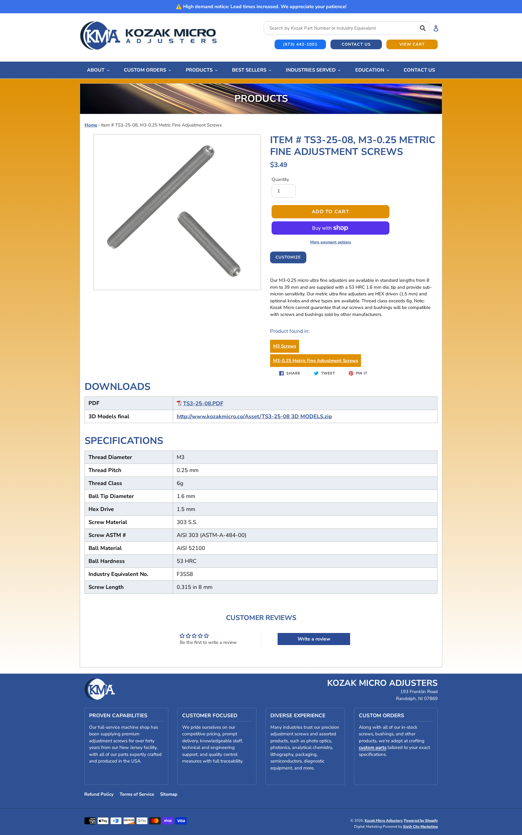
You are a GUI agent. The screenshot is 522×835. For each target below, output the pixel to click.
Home (91, 125)
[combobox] (346, 28)
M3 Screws (284, 346)
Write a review (314, 639)
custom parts (372, 747)
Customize (288, 257)
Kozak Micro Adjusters (384, 820)
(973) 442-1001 (300, 44)
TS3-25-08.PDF (203, 403)
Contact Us (356, 44)
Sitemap (168, 794)
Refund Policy (99, 794)
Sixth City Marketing (420, 826)
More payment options (330, 242)
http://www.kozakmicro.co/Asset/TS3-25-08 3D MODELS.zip (254, 416)
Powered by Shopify (421, 820)
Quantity (280, 179)
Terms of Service (137, 794)
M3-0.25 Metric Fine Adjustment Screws (315, 361)
